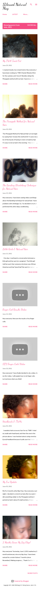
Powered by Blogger (21, 581)
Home (5, 14)
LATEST (15, 14)
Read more (33, 84)
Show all (31, 25)
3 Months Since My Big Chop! (17, 542)
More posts (32, 573)
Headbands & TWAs (12, 421)
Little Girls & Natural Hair (15, 249)
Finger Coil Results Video (14, 309)
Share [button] (5, 84)
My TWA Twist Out (12, 60)
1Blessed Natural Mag (14, 6)
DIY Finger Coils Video (14, 364)
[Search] (31, 4)
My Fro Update (10, 482)
